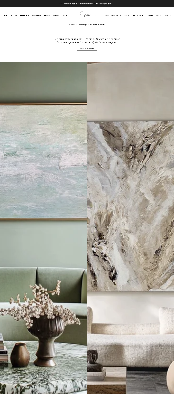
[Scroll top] (170, 390)
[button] (113, 15)
